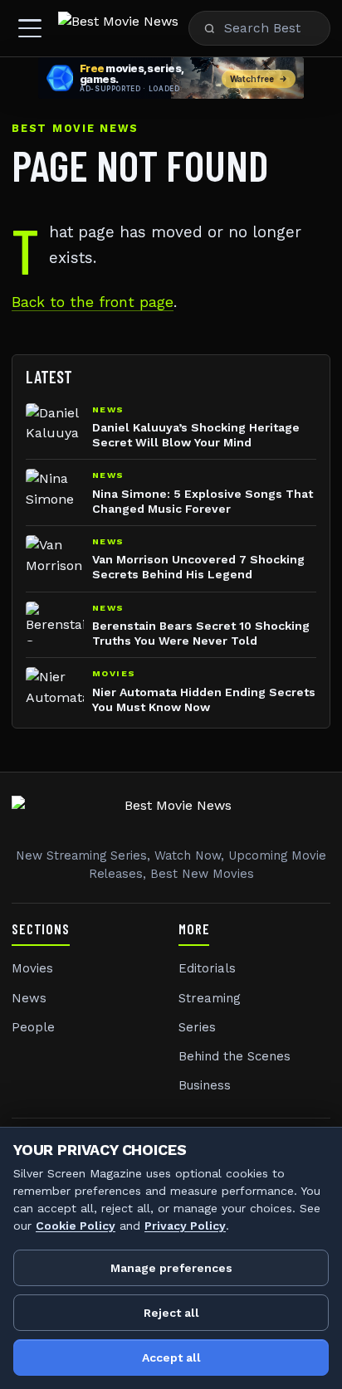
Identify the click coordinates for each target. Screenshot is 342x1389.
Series (197, 1027)
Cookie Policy (75, 1225)
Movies (32, 968)
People (33, 1027)
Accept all (171, 1357)
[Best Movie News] (118, 28)
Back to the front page (92, 302)
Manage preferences (171, 1267)
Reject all (171, 1312)
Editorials (207, 968)
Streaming (209, 998)
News (29, 998)
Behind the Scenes (234, 1056)
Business (204, 1085)
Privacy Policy (185, 1225)
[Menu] (30, 28)
